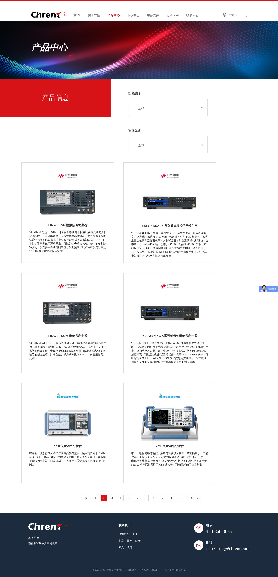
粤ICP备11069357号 (151, 569)
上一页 (83, 497)
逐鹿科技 (180, 569)
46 (171, 497)
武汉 (121, 547)
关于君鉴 (94, 15)
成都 (129, 547)
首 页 (77, 15)
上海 (134, 534)
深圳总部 (124, 534)
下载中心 (133, 15)
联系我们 (192, 15)
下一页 (194, 497)
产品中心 (114, 15)
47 (181, 497)
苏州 (129, 540)
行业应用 (173, 15)
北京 (121, 540)
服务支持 (153, 15)
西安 (138, 540)
